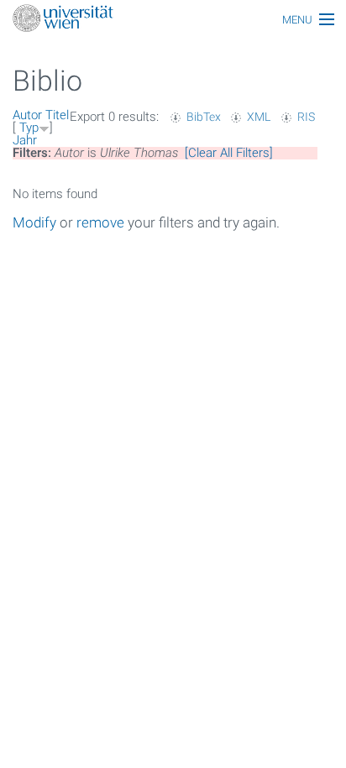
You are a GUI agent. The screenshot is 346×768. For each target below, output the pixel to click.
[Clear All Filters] (229, 152)
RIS (306, 116)
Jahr (25, 140)
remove (100, 222)
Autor (27, 115)
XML (258, 116)
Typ (29, 127)
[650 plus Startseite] (173, 19)
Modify (34, 222)
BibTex (203, 116)
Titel (57, 115)
